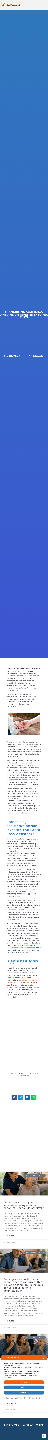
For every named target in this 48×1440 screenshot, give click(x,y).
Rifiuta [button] (24, 1387)
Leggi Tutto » (9, 1236)
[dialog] (23, 1376)
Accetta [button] (24, 1382)
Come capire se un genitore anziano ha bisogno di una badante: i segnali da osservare (23, 1204)
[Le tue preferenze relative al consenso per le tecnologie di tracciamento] (44, 1436)
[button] (14, 1097)
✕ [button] (43, 1358)
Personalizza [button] (24, 1392)
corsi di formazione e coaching (21, 948)
